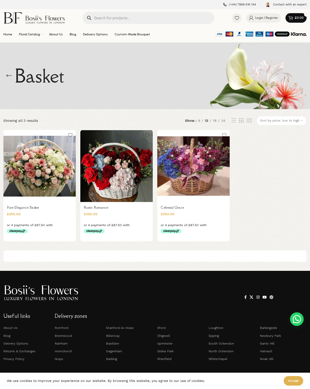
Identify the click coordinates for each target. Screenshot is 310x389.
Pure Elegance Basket (23, 207)
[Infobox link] (239, 5)
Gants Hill (267, 343)
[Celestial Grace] (193, 166)
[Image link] (41, 292)
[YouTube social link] (264, 297)
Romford (61, 328)
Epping (214, 336)
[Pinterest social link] (271, 297)
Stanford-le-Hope (120, 328)
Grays (59, 359)
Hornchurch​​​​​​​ (63, 351)
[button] (297, 319)
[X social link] (251, 297)
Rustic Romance (96, 207)
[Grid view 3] (241, 120)
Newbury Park (270, 336)
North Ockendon (221, 351)
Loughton (216, 328)
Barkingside (268, 328)
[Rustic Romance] (116, 166)
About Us (10, 328)
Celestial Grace (172, 207)
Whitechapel (218, 359)
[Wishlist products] (237, 17)
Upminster (165, 343)
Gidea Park (165, 351)
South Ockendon (221, 343)
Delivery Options (15, 343)
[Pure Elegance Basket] (39, 166)
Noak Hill (266, 359)
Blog (6, 336)
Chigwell (163, 336)
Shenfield (164, 359)
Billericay (113, 336)
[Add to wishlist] (70, 135)
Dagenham (114, 351)
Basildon (112, 343)
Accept (293, 380)
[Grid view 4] (249, 120)
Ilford (161, 328)
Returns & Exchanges (19, 351)
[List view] (233, 120)
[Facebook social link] (245, 297)
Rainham (61, 343)
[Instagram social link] (258, 297)
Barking (111, 359)
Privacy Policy (13, 359)
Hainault (266, 351)
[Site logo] (34, 17)
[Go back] (9, 75)
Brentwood (63, 336)
